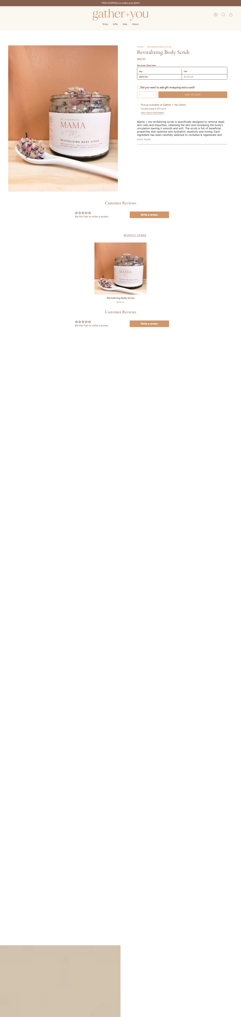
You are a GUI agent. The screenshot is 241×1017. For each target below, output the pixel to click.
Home (140, 46)
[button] (223, 14)
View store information (152, 113)
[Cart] (231, 14)
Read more (144, 139)
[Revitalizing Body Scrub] (120, 268)
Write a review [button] (149, 214)
